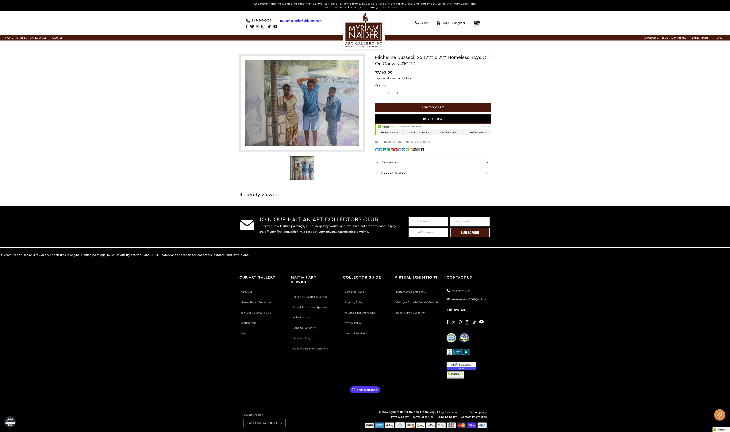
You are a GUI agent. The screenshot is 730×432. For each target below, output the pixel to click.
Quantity (380, 85)
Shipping (380, 78)
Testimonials (248, 323)
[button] (422, 22)
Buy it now (433, 119)
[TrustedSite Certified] (455, 375)
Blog (244, 333)
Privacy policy (400, 416)
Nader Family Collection (410, 312)
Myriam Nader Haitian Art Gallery (412, 412)
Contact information (474, 416)
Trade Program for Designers (310, 348)
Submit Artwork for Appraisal (310, 307)
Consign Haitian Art (305, 328)
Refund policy (478, 412)
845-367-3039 (261, 20)
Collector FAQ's (354, 292)
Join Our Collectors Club (256, 312)
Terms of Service (354, 333)
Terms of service (423, 416)
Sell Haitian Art (301, 317)
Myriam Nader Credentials (257, 302)
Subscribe (470, 232)
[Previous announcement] (246, 5)
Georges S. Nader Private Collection (418, 302)
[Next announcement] (483, 5)
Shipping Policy (353, 302)
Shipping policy (447, 416)
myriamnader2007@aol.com (470, 299)
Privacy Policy (352, 323)
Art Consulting (302, 338)
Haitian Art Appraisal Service (310, 296)
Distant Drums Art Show (411, 292)
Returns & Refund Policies (360, 312)
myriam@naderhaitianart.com (301, 20)
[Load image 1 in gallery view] (302, 168)
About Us (246, 292)
